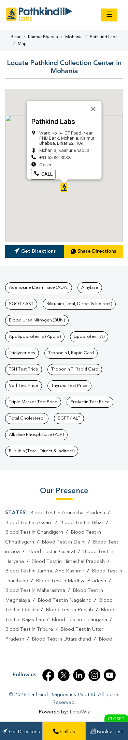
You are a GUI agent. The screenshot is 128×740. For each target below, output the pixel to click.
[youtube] (110, 675)
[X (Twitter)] (64, 675)
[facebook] (48, 675)
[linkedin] (79, 675)
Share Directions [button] (96, 251)
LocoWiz (80, 712)
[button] (64, 187)
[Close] (93, 109)
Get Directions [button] (38, 251)
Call (46, 174)
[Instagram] (94, 675)
